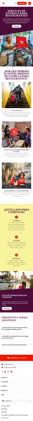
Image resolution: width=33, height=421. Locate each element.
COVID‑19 (4, 412)
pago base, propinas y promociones (18, 116)
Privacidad (4, 409)
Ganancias (4, 377)
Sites (2, 395)
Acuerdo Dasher (5, 406)
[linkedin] (11, 372)
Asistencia (4, 390)
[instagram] (8, 372)
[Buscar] (15, 3)
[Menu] (29, 3)
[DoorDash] (3, 3)
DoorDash (7, 417)
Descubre (4, 386)
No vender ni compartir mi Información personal (14, 415)
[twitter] (2, 372)
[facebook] (5, 372)
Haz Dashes (4, 381)
